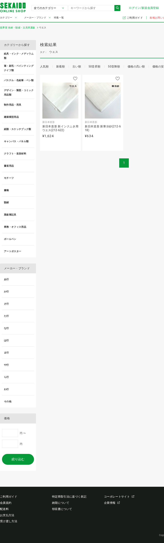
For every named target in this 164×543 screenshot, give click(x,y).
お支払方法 (7, 515)
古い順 (76, 66)
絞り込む (18, 459)
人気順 (44, 66)
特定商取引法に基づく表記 (69, 496)
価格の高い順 (136, 66)
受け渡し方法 (8, 521)
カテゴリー (6, 17)
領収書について (62, 509)
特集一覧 (59, 17)
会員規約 (5, 502)
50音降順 (114, 66)
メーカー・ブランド (35, 17)
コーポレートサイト (117, 496)
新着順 (60, 66)
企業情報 (109, 502)
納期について (60, 502)
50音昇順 (95, 66)
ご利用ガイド (135, 17)
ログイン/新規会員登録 (144, 7)
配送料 (4, 509)
